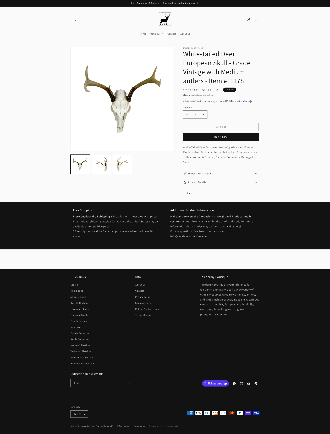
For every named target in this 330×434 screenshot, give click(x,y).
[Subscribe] (128, 383)
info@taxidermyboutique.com (189, 236)
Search (74, 284)
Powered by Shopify (105, 426)
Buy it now (220, 136)
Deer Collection (79, 302)
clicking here (232, 226)
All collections (78, 296)
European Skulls (79, 308)
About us (140, 284)
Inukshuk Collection (81, 357)
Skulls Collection (79, 339)
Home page (76, 290)
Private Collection (80, 333)
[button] (74, 19)
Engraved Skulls (79, 315)
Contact (139, 290)
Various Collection (80, 351)
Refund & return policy (147, 308)
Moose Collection (80, 345)
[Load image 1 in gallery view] (80, 164)
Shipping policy (143, 302)
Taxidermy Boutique (87, 426)
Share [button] (189, 193)
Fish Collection (78, 321)
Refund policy (123, 426)
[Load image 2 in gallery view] (101, 164)
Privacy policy (142, 296)
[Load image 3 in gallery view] (122, 164)
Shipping (187, 95)
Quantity (187, 107)
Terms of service (144, 315)
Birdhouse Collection (82, 363)
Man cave (75, 327)
